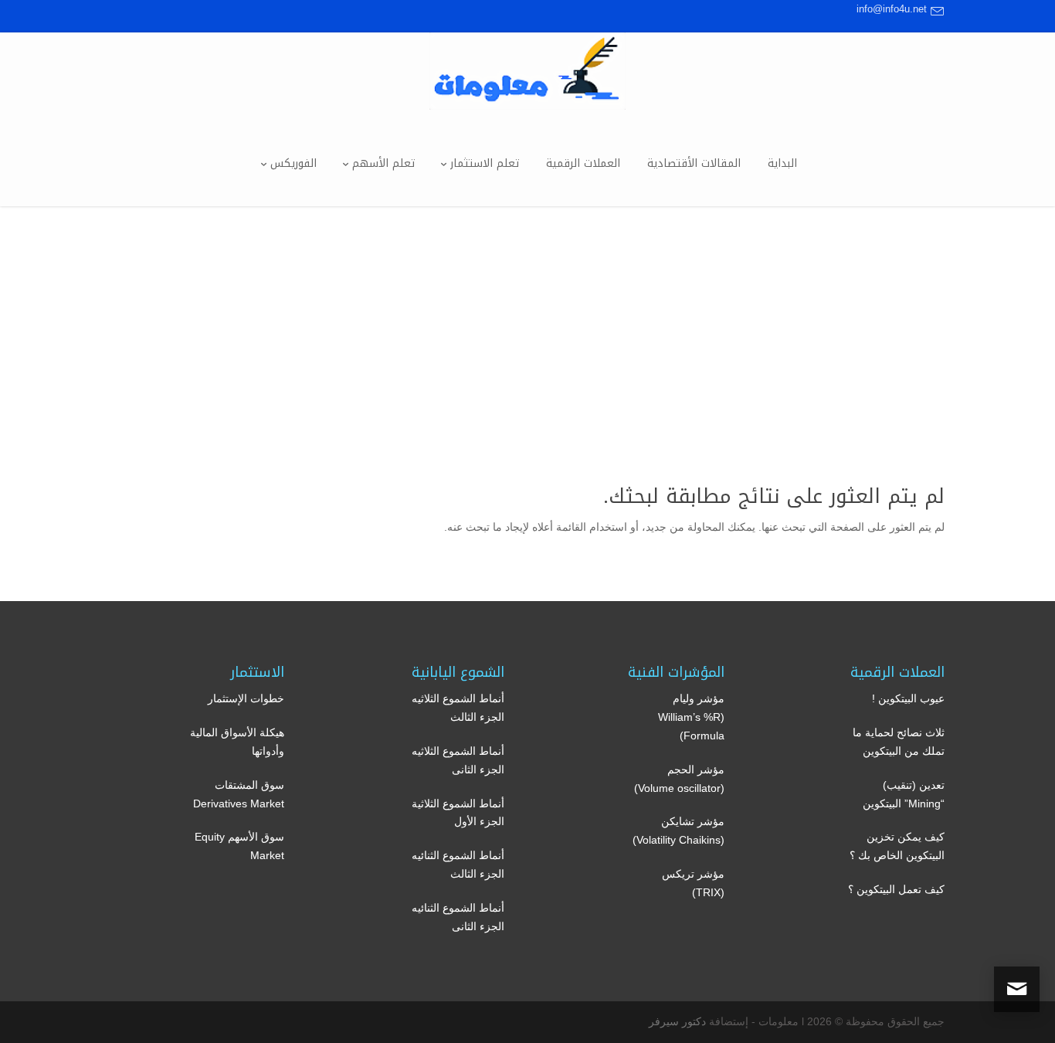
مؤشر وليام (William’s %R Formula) (691, 717)
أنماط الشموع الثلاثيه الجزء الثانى (458, 760)
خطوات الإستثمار (246, 698)
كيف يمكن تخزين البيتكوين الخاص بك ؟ (897, 846)
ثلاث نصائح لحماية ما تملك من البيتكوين (899, 741)
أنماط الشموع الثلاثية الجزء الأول (458, 812)
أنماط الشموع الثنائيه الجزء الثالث (458, 864)
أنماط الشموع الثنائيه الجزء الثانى (458, 917)
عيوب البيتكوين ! (908, 698)
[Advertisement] (527, 322)
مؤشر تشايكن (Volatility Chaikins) (678, 830)
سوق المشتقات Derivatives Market (238, 794)
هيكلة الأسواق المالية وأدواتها (237, 741)
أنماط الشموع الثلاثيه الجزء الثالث (458, 707)
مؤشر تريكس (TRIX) (693, 883)
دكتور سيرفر (677, 1021)
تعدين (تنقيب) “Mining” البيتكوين (904, 794)
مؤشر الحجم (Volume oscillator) (679, 778)
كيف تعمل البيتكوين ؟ (896, 889)
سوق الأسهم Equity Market (239, 846)
